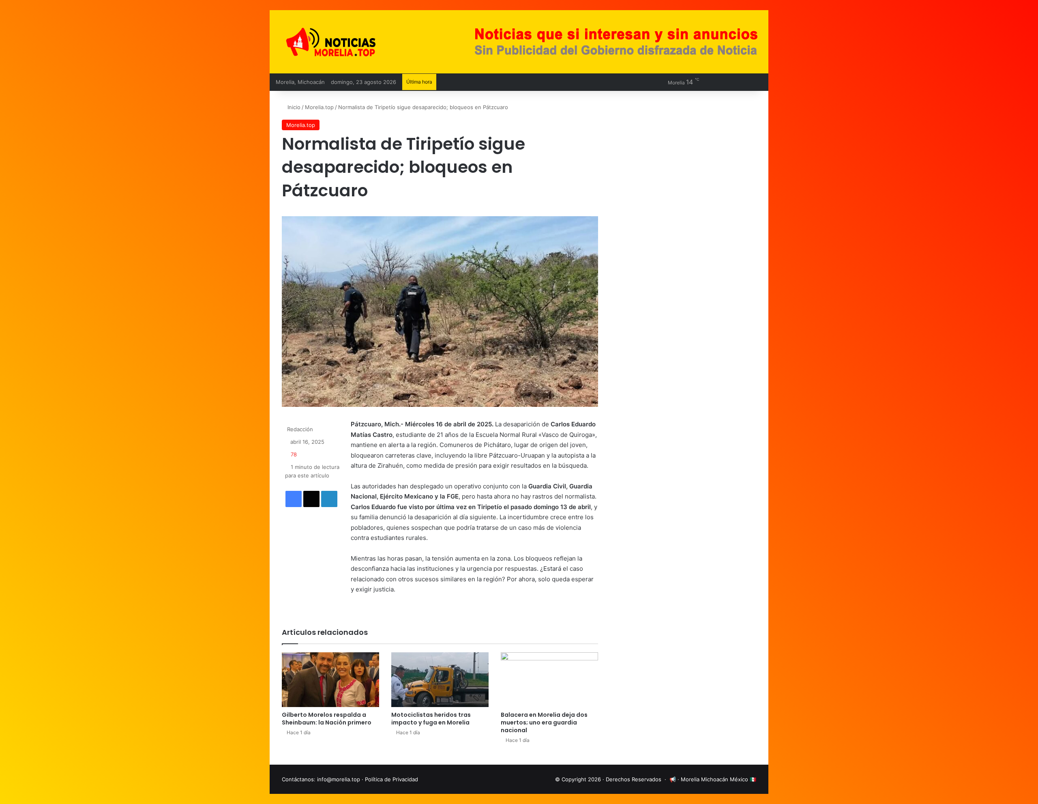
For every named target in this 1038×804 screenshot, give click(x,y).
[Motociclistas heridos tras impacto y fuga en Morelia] (440, 679)
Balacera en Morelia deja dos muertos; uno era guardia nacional (544, 722)
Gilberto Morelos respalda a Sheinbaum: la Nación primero (326, 719)
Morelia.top (319, 107)
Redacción (300, 429)
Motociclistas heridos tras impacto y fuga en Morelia (431, 719)
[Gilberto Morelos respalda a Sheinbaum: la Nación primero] (330, 679)
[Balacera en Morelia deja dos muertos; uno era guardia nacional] (549, 679)
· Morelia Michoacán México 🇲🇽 (717, 779)
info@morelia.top (338, 779)
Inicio (293, 107)
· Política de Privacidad (390, 779)
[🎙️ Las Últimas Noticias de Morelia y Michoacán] (353, 41)
